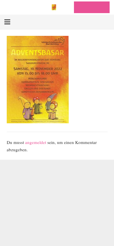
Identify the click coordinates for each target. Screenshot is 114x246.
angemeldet (35, 142)
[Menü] (7, 22)
